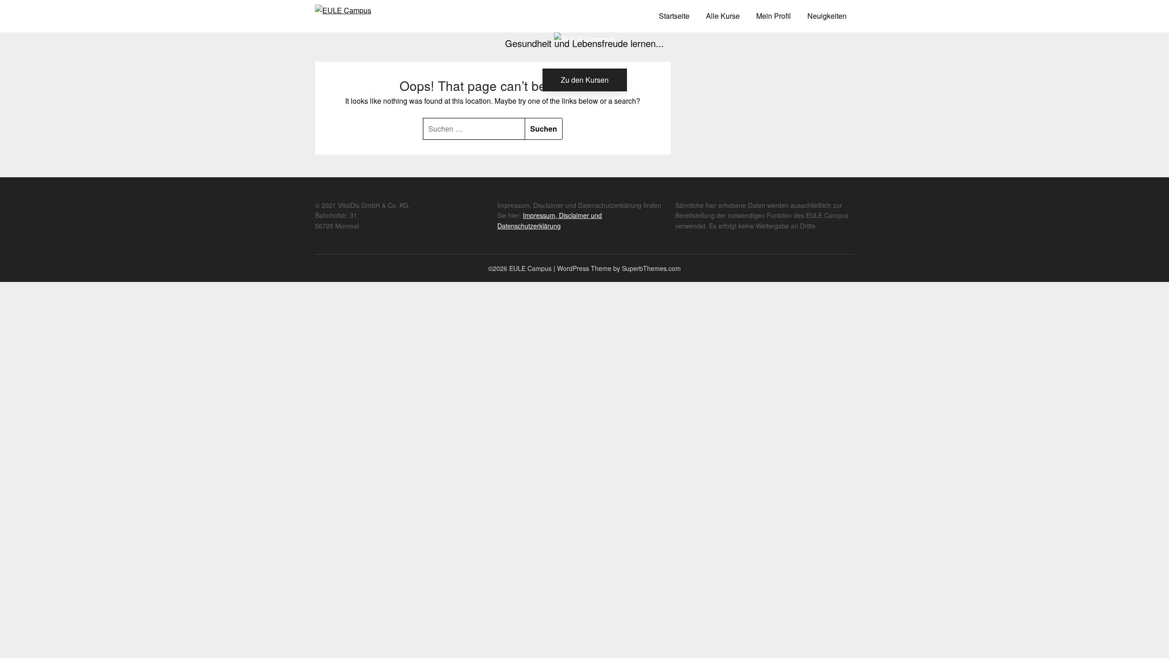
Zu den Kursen (585, 79)
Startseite (674, 16)
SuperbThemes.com (651, 268)
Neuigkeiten (827, 16)
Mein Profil (773, 16)
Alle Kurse (723, 16)
